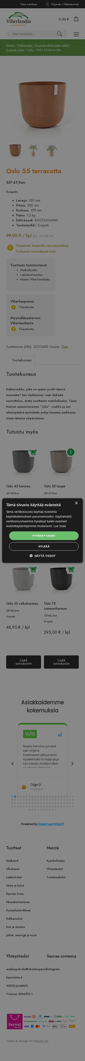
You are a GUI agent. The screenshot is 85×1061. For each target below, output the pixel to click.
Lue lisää (60, 526)
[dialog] (42, 530)
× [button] (76, 503)
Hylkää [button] (44, 546)
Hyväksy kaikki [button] (43, 535)
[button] (42, 556)
